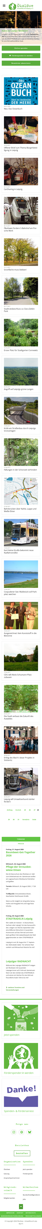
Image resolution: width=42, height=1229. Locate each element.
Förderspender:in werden (22, 56)
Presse (21, 843)
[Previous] (4, 27)
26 (30, 810)
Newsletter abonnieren (20, 63)
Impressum (10, 1213)
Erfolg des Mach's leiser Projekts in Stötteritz (19, 758)
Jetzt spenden (11, 1034)
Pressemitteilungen (33, 1216)
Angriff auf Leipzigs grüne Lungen (18, 389)
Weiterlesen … (25, 95)
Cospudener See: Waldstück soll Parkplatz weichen (20, 593)
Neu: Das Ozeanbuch (13, 108)
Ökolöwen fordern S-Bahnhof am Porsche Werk (20, 229)
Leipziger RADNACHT (18, 961)
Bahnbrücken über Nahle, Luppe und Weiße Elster (20, 509)
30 (13, 819)
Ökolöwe (7, 1169)
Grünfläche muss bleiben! (15, 269)
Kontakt (20, 1213)
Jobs (24, 1199)
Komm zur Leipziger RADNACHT (20, 44)
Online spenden (21, 48)
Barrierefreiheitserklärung (12, 1216)
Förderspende (28, 1174)
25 (25, 810)
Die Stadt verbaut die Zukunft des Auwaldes (18, 717)
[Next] (37, 27)
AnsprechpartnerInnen (12, 1178)
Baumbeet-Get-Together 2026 (20, 853)
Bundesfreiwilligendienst (31, 1195)
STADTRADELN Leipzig (19, 918)
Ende (34, 819)
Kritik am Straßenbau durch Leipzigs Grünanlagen (20, 429)
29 (9, 819)
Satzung (6, 1174)
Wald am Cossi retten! (22, 44)
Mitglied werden (9, 1198)
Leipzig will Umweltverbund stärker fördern (19, 800)
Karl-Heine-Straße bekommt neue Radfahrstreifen (18, 551)
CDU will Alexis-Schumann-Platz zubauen (18, 675)
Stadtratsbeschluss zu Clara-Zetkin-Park (19, 309)
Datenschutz (31, 1213)
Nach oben (21, 1206)
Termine (21, 839)
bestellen (22, 1153)
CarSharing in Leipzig (13, 189)
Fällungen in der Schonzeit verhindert (20, 469)
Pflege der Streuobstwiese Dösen (18, 868)
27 (34, 810)
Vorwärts (25, 819)
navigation (4, 5)
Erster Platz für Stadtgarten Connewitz (21, 350)
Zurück (18, 810)
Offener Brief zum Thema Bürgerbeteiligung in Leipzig (21, 148)
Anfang (9, 810)
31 (18, 819)
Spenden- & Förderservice (19, 1111)
